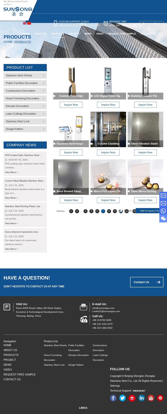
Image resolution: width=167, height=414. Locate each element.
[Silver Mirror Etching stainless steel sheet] (145, 177)
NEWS (88, 33)
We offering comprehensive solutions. (16, 3)
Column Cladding (108, 143)
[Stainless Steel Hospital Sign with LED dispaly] (71, 129)
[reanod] (140, 390)
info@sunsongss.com (103, 308)
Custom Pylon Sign (71, 96)
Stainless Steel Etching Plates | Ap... (23, 206)
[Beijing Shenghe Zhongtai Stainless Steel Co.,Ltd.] (18, 11)
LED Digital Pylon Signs (108, 96)
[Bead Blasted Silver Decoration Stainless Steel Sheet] (71, 177)
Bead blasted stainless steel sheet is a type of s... (24, 191)
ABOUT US (40, 33)
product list (20, 67)
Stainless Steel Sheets (19, 75)
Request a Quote (151, 23)
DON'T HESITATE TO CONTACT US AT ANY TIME (34, 286)
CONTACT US (148, 33)
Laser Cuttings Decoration (21, 113)
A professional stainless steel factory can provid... (23, 216)
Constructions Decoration (20, 90)
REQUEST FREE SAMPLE (122, 33)
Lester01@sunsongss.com (106, 311)
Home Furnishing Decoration (22, 98)
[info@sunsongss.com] (163, 195)
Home (26, 33)
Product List (51, 341)
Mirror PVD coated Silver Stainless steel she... (122, 191)
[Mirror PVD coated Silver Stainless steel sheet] (108, 177)
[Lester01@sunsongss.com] (163, 203)
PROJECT (74, 33)
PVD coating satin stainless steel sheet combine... (25, 165)
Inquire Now (71, 104)
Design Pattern (14, 129)
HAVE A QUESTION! (27, 278)
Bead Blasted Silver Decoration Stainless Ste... (85, 191)
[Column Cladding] (108, 129)
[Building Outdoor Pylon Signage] (145, 81)
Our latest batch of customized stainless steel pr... (20, 242)
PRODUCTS (57, 33)
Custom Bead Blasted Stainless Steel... (25, 180)
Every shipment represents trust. (21, 232)
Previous (61, 211)
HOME (7, 345)
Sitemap (115, 385)
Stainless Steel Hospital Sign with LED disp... (84, 143)
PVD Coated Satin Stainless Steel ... (23, 155)
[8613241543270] (163, 211)
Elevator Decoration (17, 106)
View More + (11, 172)
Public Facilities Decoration (22, 83)
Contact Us (141, 282)
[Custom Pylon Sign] (71, 81)
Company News (21, 145)
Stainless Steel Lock (18, 121)
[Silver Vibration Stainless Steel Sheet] (145, 129)
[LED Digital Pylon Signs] (108, 81)
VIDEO (99, 33)
